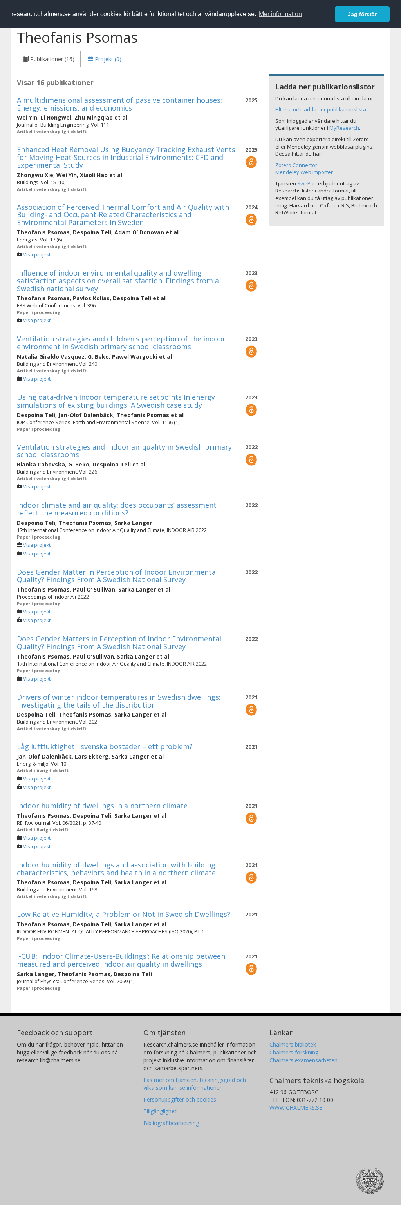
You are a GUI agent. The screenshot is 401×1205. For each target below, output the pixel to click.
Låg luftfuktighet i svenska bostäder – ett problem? (105, 746)
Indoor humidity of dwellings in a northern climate (102, 805)
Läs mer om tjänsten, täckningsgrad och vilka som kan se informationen (194, 1083)
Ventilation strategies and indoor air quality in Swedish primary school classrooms (124, 450)
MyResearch (344, 127)
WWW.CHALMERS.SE (295, 1107)
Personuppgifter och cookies (179, 1099)
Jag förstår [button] (362, 14)
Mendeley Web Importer (304, 172)
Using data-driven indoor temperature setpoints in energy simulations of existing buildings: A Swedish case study (116, 401)
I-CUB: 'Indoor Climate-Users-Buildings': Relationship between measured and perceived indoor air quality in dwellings (121, 960)
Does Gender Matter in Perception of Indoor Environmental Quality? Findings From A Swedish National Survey (117, 575)
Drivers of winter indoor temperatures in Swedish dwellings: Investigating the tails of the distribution (118, 701)
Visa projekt (37, 254)
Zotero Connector (296, 165)
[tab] (49, 59)
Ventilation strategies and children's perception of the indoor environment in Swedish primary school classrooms (121, 342)
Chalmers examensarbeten (303, 1060)
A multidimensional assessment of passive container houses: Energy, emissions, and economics (119, 104)
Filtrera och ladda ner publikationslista (320, 109)
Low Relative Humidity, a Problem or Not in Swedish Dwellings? (123, 914)
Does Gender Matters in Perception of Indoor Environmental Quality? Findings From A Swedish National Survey (119, 642)
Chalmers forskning (293, 1052)
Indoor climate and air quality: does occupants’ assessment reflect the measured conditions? (117, 508)
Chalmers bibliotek (292, 1044)
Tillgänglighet (160, 1111)
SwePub (307, 183)
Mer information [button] (280, 14)
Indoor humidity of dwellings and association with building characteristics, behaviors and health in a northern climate (116, 868)
